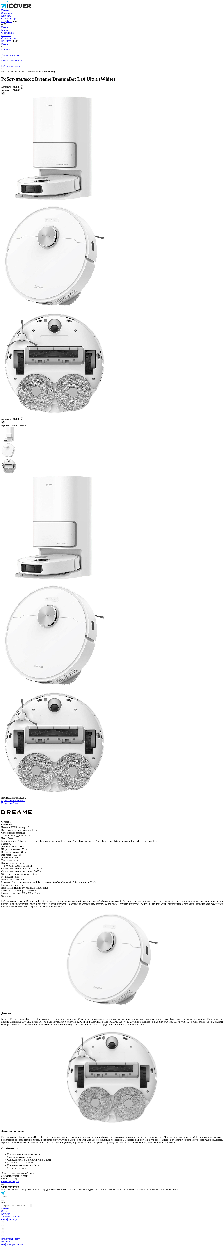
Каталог (5, 10)
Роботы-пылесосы (10, 66)
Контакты (6, 15)
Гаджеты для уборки (12, 60)
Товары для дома (10, 55)
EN (3, 21)
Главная (5, 27)
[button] (15, 1196)
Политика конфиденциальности (12, 1243)
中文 (9, 21)
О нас (4, 1211)
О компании (7, 13)
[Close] (2, 1184)
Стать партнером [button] (10, 1181)
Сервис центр (8, 18)
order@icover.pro (9, 1219)
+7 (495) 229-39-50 (10, 1216)
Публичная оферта (11, 1239)
